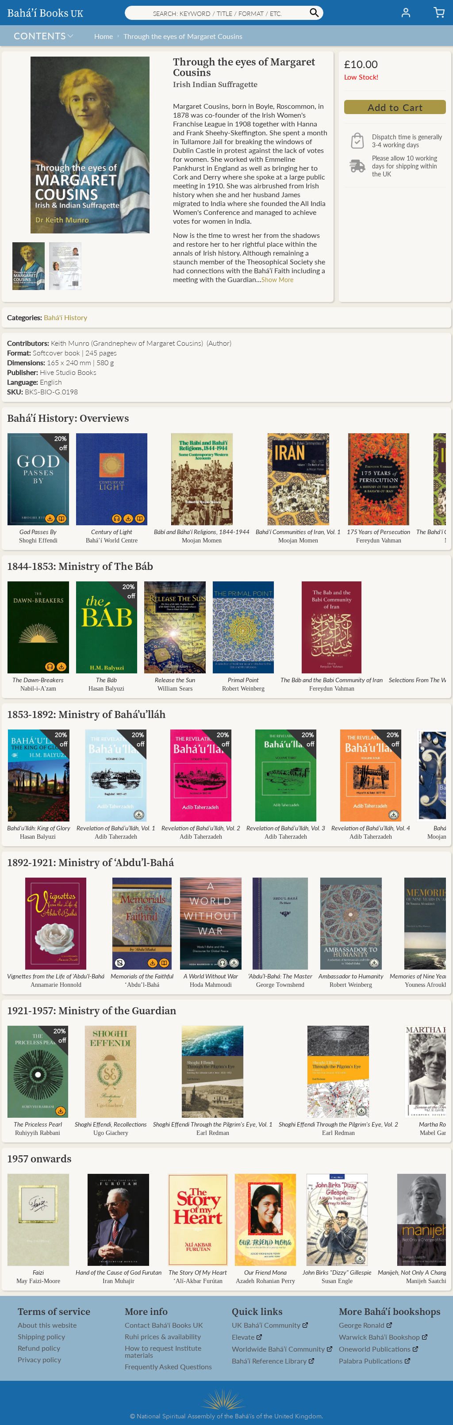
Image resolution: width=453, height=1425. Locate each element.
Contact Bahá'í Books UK (164, 1325)
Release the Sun (175, 679)
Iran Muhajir (118, 1281)
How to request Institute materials (163, 1352)
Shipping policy (41, 1336)
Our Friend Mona (265, 1272)
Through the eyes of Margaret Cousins (182, 36)
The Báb (106, 679)
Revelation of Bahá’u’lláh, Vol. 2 (200, 827)
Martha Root (435, 1123)
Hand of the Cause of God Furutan (118, 1272)
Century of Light (111, 531)
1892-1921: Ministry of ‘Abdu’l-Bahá (90, 862)
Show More (277, 279)
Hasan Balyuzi (106, 688)
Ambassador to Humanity (351, 975)
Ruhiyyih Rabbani (37, 1133)
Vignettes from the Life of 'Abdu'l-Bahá (55, 975)
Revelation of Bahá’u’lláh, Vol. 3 (285, 827)
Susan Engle (337, 1281)
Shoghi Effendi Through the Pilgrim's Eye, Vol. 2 (338, 1123)
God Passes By (38, 531)
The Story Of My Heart (198, 1272)
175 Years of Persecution (378, 531)
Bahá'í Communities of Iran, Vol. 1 (298, 531)
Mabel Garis (435, 1133)
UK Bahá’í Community (267, 1325)
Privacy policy (39, 1359)
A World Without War (211, 975)
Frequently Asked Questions (168, 1366)
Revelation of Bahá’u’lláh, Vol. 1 (116, 827)
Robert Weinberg (243, 688)
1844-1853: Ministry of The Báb (80, 566)
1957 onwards (39, 1158)
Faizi (38, 1272)
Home (103, 36)
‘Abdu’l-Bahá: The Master (280, 975)
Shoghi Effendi (38, 540)
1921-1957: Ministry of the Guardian (92, 1010)
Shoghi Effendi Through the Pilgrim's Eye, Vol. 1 (213, 1123)
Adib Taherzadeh (116, 836)
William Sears (174, 688)
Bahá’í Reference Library (270, 1361)
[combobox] (224, 13)
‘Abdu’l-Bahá (142, 985)
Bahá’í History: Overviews (68, 418)
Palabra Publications (371, 1361)
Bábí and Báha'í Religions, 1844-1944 (202, 531)
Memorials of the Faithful (142, 975)
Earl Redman (212, 1133)
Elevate (244, 1337)
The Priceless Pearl (38, 1123)
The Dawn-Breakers (38, 679)
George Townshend (280, 985)
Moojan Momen (202, 540)
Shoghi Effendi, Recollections (111, 1123)
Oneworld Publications (375, 1349)
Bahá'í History (65, 317)
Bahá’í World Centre (112, 540)
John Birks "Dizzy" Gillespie (337, 1272)
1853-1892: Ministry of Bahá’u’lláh (86, 714)
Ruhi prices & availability (163, 1336)
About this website (47, 1325)
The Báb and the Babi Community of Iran (331, 679)
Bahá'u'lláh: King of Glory (38, 827)
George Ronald (362, 1325)
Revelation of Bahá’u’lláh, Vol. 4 (370, 827)
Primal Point (243, 679)
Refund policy (39, 1348)
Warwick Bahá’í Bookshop (380, 1337)
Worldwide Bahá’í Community (279, 1349)
